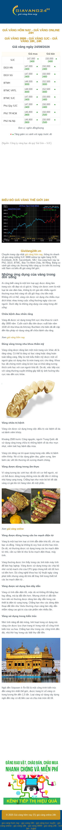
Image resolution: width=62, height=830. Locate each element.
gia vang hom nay (10, 823)
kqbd (33, 828)
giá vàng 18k (19, 825)
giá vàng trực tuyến (45, 823)
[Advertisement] (31, 171)
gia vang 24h (27, 823)
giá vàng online (15, 529)
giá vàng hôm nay (34, 254)
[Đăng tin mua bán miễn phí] (31, 803)
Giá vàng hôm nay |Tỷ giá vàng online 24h (35, 815)
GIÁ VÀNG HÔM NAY (16, 30)
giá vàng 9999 (35, 825)
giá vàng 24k (50, 825)
